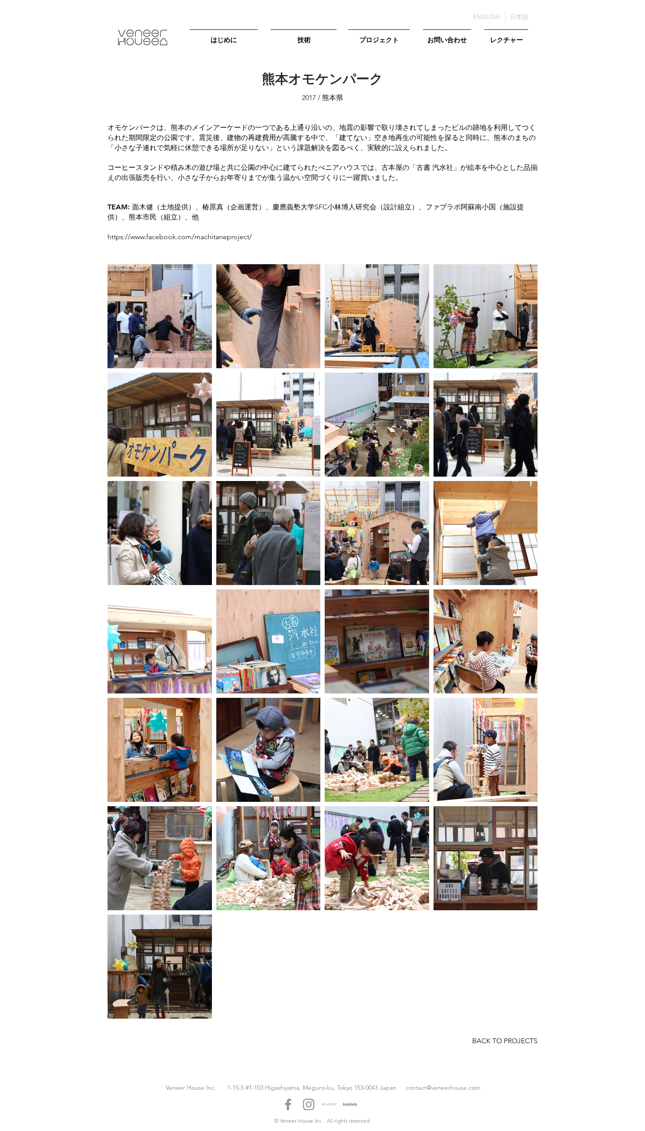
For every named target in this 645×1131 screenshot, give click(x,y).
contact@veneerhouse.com (443, 1088)
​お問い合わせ (447, 39)
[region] (223, 46)
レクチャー (506, 39)
